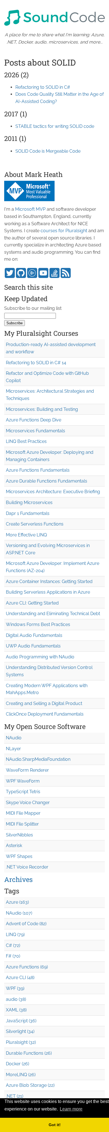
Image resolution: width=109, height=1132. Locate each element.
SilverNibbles (19, 835)
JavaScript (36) (21, 1020)
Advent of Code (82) (26, 923)
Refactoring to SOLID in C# (42, 87)
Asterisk (14, 845)
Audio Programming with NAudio (40, 656)
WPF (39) (15, 988)
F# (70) (13, 956)
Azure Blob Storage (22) (30, 1085)
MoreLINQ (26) (20, 1074)
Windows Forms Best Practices (38, 624)
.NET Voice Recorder (27, 867)
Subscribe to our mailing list (32, 308)
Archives (18, 879)
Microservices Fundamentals (35, 430)
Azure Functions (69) (27, 967)
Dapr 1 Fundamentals (27, 513)
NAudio (14, 737)
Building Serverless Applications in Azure (48, 592)
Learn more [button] (71, 1109)
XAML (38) (16, 1010)
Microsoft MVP (30, 209)
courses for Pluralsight (64, 230)
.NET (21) (14, 1096)
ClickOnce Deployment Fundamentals (45, 714)
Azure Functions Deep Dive (33, 420)
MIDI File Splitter (22, 824)
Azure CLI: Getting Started (32, 603)
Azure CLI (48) (20, 977)
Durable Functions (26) (29, 1053)
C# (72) (13, 945)
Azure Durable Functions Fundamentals (46, 481)
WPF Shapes (19, 856)
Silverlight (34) (20, 1031)
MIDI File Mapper (23, 813)
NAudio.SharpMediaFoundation (38, 759)
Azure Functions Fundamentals (38, 470)
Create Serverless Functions (34, 524)
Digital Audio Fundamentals (34, 635)
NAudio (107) (19, 913)
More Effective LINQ (26, 535)
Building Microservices (29, 502)
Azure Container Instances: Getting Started (49, 581)
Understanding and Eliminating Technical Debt (53, 613)
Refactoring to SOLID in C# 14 (36, 362)
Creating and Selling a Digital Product (44, 703)
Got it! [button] (55, 1125)
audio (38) (16, 999)
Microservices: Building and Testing (42, 409)
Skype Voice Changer (28, 802)
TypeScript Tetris (23, 791)
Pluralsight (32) (21, 1042)
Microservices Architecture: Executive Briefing (53, 491)
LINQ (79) (15, 934)
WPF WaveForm (23, 781)
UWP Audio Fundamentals (33, 646)
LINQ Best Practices (26, 441)
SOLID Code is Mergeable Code (47, 151)
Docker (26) (17, 1063)
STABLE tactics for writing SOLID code (54, 126)
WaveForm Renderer (27, 770)
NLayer (13, 748)
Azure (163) (17, 902)
